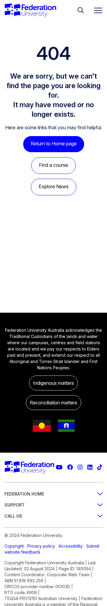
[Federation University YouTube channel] (59, 467)
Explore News (54, 186)
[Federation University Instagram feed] (80, 467)
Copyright (14, 546)
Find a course (53, 165)
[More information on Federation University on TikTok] (99, 467)
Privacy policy (41, 546)
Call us (13, 515)
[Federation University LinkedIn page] (89, 467)
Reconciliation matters (53, 403)
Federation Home (24, 493)
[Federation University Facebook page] (70, 467)
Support (14, 504)
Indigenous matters (53, 383)
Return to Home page (54, 144)
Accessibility (71, 546)
